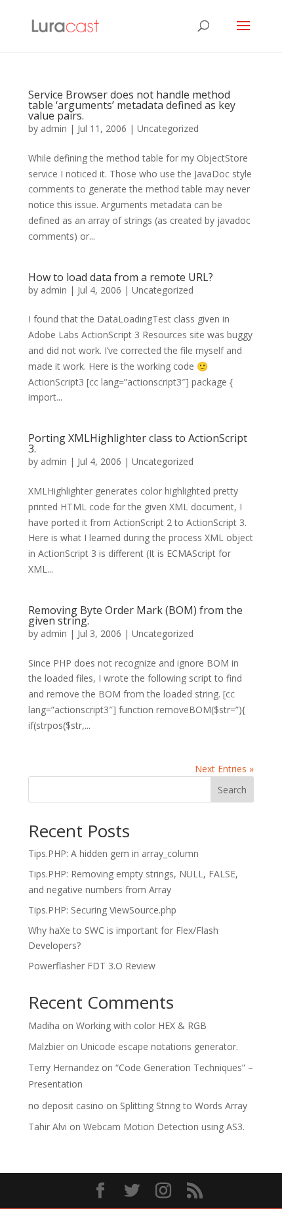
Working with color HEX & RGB (141, 1025)
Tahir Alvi (47, 1126)
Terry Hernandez (63, 1067)
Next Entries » (224, 768)
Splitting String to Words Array (183, 1105)
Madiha (44, 1025)
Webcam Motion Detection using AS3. (164, 1126)
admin (54, 128)
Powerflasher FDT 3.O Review (91, 965)
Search (232, 789)
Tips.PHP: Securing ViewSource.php (102, 910)
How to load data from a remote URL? (120, 277)
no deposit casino (66, 1105)
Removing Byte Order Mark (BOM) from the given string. (135, 615)
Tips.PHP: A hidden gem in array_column (113, 853)
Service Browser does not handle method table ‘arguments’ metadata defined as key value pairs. (131, 105)
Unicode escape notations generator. (159, 1046)
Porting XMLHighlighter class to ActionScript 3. (137, 443)
